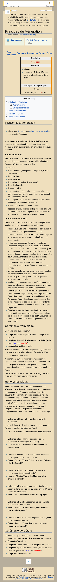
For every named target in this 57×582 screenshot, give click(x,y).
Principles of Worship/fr (27, 35)
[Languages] (8, 40)
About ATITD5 (27, 579)
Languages (16, 40)
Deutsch (37, 40)
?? (41, 93)
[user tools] (49, 3)
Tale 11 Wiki (31, 20)
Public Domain (24, 577)
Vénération (35, 62)
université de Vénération (39, 131)
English (29, 40)
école (20, 131)
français (45, 40)
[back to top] (28, 561)
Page (7, 12)
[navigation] (7, 3)
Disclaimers (38, 579)
